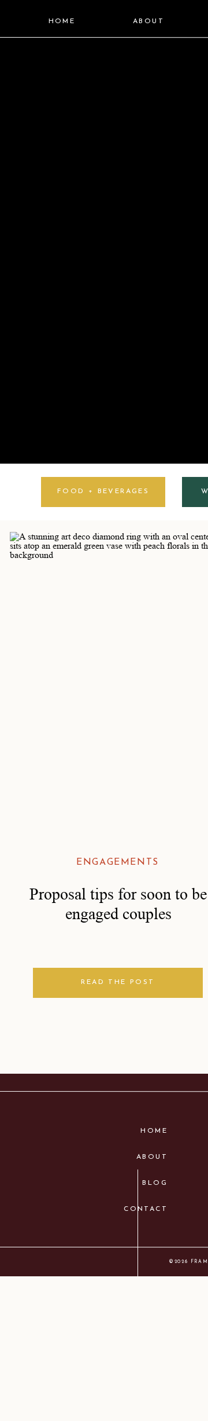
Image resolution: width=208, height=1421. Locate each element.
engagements (117, 862)
